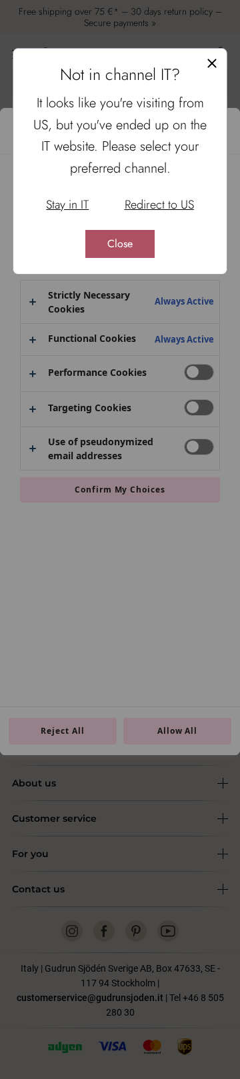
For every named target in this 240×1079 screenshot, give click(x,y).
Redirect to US (159, 204)
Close (120, 243)
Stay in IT (67, 204)
